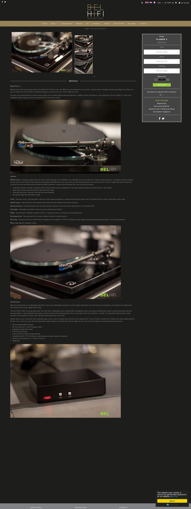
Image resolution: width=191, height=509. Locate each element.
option (162, 56)
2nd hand (132, 24)
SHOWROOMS (66, 24)
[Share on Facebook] (159, 119)
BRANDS (79, 24)
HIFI (87, 24)
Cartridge (162, 66)
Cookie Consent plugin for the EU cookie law (172, 504)
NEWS (53, 24)
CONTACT (143, 24)
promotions (119, 24)
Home (87, 28)
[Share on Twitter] (163, 119)
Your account (184, 3)
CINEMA (107, 24)
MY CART (169, 3)
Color (162, 47)
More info (174, 496)
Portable (96, 24)
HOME (44, 24)
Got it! (172, 501)
